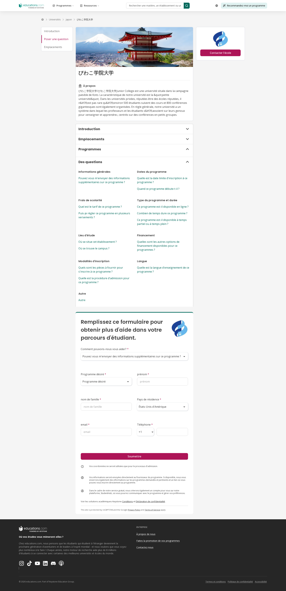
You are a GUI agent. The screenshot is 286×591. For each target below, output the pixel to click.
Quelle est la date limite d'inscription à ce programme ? (162, 180)
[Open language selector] (217, 6)
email (85, 424)
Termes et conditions (215, 581)
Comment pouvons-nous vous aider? (105, 349)
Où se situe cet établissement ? (97, 242)
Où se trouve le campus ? (93, 248)
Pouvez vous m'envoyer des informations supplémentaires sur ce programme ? (104, 180)
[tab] (56, 31)
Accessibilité (261, 581)
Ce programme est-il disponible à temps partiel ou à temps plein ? (162, 222)
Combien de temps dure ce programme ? (162, 213)
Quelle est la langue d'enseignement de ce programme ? (163, 269)
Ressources (90, 5)
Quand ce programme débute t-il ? (158, 189)
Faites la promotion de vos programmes (158, 540)
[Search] (187, 6)
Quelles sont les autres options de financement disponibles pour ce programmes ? (158, 246)
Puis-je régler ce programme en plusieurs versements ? (104, 215)
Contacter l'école (220, 53)
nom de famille (91, 399)
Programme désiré (93, 374)
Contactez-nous (144, 547)
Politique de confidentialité (240, 581)
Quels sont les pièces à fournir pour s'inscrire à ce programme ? (100, 269)
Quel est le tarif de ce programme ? (100, 206)
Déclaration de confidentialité (150, 501)
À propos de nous (145, 534)
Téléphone (145, 424)
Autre (81, 300)
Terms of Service (152, 510)
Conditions (127, 501)
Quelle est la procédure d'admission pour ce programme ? (103, 280)
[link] (85, 19)
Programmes (63, 5)
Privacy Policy (134, 510)
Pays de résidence (149, 399)
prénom (143, 374)
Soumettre (134, 456)
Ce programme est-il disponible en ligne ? (163, 206)
